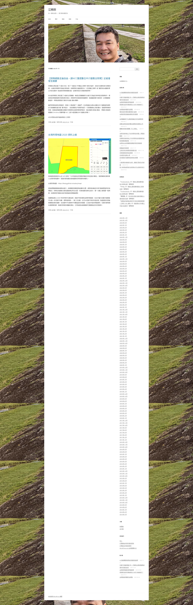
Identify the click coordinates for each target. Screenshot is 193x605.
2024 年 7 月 (123, 244)
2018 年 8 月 (123, 401)
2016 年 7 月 (123, 454)
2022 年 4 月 (123, 300)
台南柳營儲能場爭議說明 (127, 102)
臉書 (70, 19)
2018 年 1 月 (123, 418)
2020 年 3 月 (123, 360)
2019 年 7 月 (123, 379)
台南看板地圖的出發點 (126, 109)
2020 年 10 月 (123, 343)
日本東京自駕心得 (125, 155)
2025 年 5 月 (123, 230)
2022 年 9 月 (123, 288)
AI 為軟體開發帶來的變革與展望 (129, 92)
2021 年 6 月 (123, 324)
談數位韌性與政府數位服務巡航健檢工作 (131, 124)
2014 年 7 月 (123, 510)
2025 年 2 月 (123, 232)
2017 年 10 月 (123, 425)
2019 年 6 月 (123, 382)
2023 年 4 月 (123, 271)
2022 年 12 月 (123, 281)
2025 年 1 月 (123, 235)
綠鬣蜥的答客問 (124, 148)
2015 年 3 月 (123, 490)
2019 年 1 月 (123, 391)
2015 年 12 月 (123, 471)
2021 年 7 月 (123, 321)
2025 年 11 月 (123, 218)
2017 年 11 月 (123, 423)
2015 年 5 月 (123, 488)
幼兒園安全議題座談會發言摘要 (129, 158)
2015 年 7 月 (123, 483)
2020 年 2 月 (123, 362)
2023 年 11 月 (123, 259)
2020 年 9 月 (123, 346)
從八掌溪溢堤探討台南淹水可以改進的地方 (132, 167)
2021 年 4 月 (123, 329)
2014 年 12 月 (123, 498)
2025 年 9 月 (123, 223)
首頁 (49, 19)
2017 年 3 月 (123, 435)
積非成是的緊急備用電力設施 (128, 112)
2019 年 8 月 (123, 377)
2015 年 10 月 (123, 476)
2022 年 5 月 (123, 297)
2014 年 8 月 (123, 507)
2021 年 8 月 (123, 319)
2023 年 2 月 (123, 276)
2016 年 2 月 (123, 466)
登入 (121, 541)
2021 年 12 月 (123, 309)
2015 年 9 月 (123, 478)
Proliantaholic (125, 182)
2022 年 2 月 (123, 305)
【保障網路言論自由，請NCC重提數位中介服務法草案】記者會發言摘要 (79, 79)
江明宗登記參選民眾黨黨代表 (128, 150)
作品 (77, 19)
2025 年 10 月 (123, 220)
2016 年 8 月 (123, 452)
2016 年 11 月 (123, 444)
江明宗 (52, 9)
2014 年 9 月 (123, 505)
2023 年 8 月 (123, 264)
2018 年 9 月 (123, 399)
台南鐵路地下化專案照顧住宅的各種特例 (131, 119)
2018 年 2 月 (123, 416)
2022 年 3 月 (123, 302)
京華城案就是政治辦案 (126, 153)
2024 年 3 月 (123, 252)
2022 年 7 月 (123, 293)
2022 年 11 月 (123, 283)
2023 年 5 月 (123, 268)
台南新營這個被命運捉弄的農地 (129, 114)
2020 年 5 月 (123, 355)
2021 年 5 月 (123, 326)
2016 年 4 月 (123, 461)
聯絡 (63, 19)
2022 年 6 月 (123, 295)
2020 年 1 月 (123, 365)
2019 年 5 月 (123, 384)
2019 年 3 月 (123, 389)
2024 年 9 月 (123, 240)
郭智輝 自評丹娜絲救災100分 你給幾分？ (131, 104)
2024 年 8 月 (123, 242)
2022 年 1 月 (123, 307)
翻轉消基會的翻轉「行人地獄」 (129, 129)
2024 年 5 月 (123, 247)
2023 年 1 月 (123, 278)
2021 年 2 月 (123, 334)
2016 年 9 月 (123, 449)
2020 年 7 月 (123, 350)
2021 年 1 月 (123, 336)
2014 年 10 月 (123, 502)
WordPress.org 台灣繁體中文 (128, 548)
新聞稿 (122, 526)
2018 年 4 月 (123, 411)
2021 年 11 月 (123, 312)
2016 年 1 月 (123, 469)
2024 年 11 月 (123, 237)
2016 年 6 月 (123, 457)
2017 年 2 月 (123, 437)
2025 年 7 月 (123, 225)
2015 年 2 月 (123, 493)
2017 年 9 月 (123, 428)
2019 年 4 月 (123, 387)
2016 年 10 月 (123, 447)
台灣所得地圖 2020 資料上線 (62, 134)
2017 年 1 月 (123, 440)
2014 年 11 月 (123, 500)
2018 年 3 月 (123, 413)
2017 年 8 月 (123, 430)
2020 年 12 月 (123, 338)
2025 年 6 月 (123, 227)
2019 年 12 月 (123, 367)
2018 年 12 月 (123, 394)
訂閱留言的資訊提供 (125, 546)
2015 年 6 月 (123, 485)
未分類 (53, 122)
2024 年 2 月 (123, 254)
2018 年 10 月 (123, 396)
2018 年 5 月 (123, 408)
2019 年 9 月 (123, 375)
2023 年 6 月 (123, 266)
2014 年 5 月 (123, 514)
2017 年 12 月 (123, 420)
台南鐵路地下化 (123, 81)
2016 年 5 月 (123, 459)
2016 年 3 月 (123, 464)
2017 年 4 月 (123, 432)
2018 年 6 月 (123, 406)
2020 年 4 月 (123, 358)
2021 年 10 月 (123, 314)
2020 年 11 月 (123, 341)
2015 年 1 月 (123, 495)
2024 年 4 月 (123, 249)
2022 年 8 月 (123, 290)
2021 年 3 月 (123, 331)
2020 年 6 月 (123, 353)
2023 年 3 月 (123, 273)
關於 (56, 19)
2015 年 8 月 (123, 481)
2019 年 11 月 (123, 370)
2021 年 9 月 (123, 317)
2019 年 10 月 (123, 372)
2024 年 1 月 (123, 256)
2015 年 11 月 (123, 473)
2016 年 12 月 (123, 442)
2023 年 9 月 (123, 261)
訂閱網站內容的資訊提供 (127, 543)
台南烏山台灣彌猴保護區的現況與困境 (131, 143)
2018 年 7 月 (123, 403)
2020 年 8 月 (123, 348)
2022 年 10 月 (123, 285)
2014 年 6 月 (123, 512)
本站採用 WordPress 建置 (55, 596)
